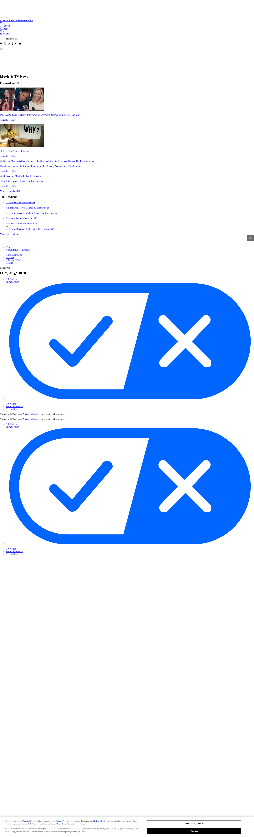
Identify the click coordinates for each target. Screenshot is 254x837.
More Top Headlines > (10, 234)
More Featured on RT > (11, 191)
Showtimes (5, 33)
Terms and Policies (14, 406)
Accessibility (12, 409)
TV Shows (5, 25)
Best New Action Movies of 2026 (21, 218)
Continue (194, 831)
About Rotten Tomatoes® (18, 250)
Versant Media (31, 414)
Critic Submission (14, 255)
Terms (58, 821)
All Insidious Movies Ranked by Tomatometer (27, 207)
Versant (26, 821)
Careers (9, 263)
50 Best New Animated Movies (20, 202)
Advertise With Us (14, 260)
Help (8, 247)
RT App (3, 28)
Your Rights (62, 824)
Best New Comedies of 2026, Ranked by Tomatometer (31, 213)
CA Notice (11, 404)
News (2, 31)
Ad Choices (11, 279)
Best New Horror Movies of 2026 (21, 223)
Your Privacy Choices (18, 401)
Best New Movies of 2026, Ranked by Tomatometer (30, 229)
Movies (3, 23)
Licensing (10, 257)
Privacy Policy (12, 282)
